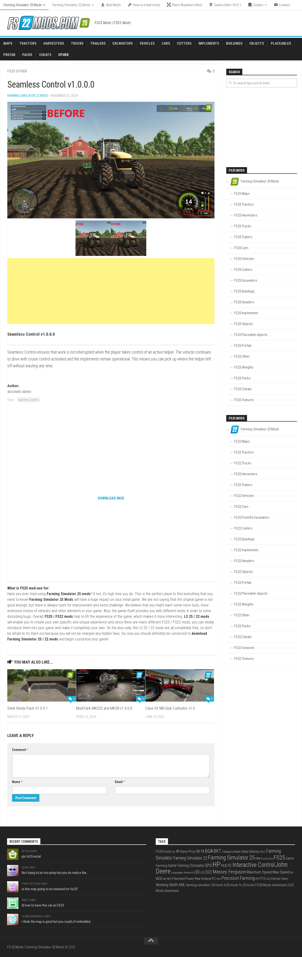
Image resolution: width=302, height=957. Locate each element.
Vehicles (147, 43)
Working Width (167, 884)
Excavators (123, 43)
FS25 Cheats (243, 389)
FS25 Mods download (270, 885)
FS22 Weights (243, 604)
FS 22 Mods (15, 947)
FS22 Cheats (243, 637)
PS (257, 879)
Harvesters (53, 43)
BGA (209, 851)
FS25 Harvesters (245, 215)
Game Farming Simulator (186, 866)
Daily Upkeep (251, 851)
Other (63, 55)
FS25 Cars (241, 248)
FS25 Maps (242, 193)
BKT (217, 851)
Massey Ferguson (229, 872)
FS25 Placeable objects (251, 335)
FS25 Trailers (243, 237)
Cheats (45, 55)
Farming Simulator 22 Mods (71, 5)
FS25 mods (164, 851)
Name (17, 782)
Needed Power (184, 879)
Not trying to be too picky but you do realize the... (55, 873)
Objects (256, 43)
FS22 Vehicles (244, 496)
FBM (257, 858)
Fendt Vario (267, 858)
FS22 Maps (242, 441)
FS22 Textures (244, 658)
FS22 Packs (242, 626)
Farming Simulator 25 (231, 857)
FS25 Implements (246, 313)
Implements (208, 43)
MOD (159, 879)
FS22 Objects (243, 572)
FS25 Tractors (244, 204)
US (268, 879)
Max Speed (281, 872)
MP (165, 879)
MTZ (170, 879)
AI (178, 851)
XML (182, 885)
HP (216, 864)
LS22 (208, 871)
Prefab (9, 55)
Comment (20, 750)
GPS (208, 865)
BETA (200, 851)
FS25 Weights (243, 367)
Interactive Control (253, 864)
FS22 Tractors (244, 452)
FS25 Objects (243, 324)
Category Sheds (231, 851)
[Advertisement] (110, 291)
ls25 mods (231, 885)
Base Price (188, 851)
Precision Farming (238, 878)
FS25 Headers (244, 302)
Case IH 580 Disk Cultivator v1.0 (170, 708)
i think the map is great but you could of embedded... (57, 921)
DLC (262, 851)
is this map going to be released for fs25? (50, 889)
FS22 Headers (244, 561)
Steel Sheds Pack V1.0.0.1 (27, 708)
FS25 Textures (244, 400)
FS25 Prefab (243, 345)
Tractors (28, 43)
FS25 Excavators (245, 280)
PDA (218, 879)
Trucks (77, 43)
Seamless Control (28, 400)
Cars (166, 43)
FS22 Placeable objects (251, 593)
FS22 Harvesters (245, 474)
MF (292, 872)
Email (120, 782)
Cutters (184, 43)
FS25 (279, 857)
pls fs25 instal (31, 856)
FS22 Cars (241, 506)
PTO (263, 879)
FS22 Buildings (244, 539)
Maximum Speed (259, 872)
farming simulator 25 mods (204, 885)
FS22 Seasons (244, 648)
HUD (224, 865)
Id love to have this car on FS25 (43, 905)
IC (230, 865)
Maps (8, 43)
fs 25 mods (247, 885)
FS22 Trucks (242, 463)
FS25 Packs (242, 378)
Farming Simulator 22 (190, 857)
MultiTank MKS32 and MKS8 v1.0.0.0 (104, 708)
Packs (27, 55)
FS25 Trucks (242, 226)
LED (197, 872)
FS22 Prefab (243, 582)
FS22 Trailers (243, 485)
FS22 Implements (246, 550)
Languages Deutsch (182, 872)
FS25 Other (17, 71)
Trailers (98, 43)
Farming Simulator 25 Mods (23, 5)
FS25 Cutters (243, 269)
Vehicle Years (279, 879)
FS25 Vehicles (244, 259)
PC (214, 879)
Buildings (234, 43)
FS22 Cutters (243, 528)
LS (201, 872)
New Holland (203, 879)
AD (173, 851)
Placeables (281, 43)
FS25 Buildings (244, 291)
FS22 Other (242, 615)
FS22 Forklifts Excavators (251, 517)
